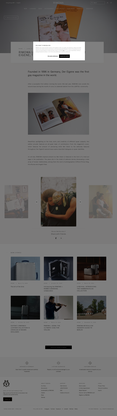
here (64, 50)
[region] (59, 51)
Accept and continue (64, 56)
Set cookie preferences (53, 56)
